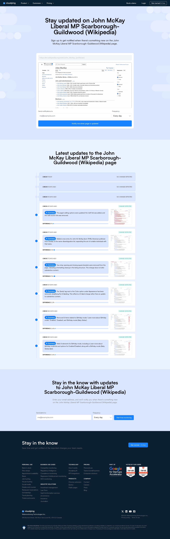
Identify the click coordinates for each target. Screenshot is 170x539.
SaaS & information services (50, 493)
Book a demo (131, 3)
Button (71, 485)
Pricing (49, 3)
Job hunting (26, 479)
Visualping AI (73, 471)
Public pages (73, 487)
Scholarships (26, 493)
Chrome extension (75, 482)
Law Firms (44, 490)
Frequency (116, 111)
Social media (26, 484)
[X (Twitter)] (122, 511)
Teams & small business (92, 471)
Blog (85, 490)
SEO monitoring (46, 479)
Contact (86, 482)
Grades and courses (29, 487)
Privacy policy (125, 517)
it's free (158, 3)
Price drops (26, 471)
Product (24, 3)
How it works (73, 468)
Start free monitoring (124, 418)
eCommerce (45, 496)
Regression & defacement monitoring (53, 476)
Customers (37, 3)
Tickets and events (28, 498)
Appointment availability (30, 473)
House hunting (27, 482)
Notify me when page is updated (85, 123)
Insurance (44, 498)
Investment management (49, 487)
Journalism (44, 501)
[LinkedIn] (126, 511)
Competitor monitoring (48, 468)
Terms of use (136, 517)
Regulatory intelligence (48, 471)
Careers (86, 485)
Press (85, 487)
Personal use (88, 468)
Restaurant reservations (30, 490)
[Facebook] (134, 511)
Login (144, 3)
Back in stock (26, 468)
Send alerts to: (41, 413)
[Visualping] (9, 3)
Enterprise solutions (90, 473)
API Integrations (74, 473)
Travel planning (27, 495)
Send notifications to (45, 111)
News (24, 476)
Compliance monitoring (49, 473)
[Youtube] (130, 511)
